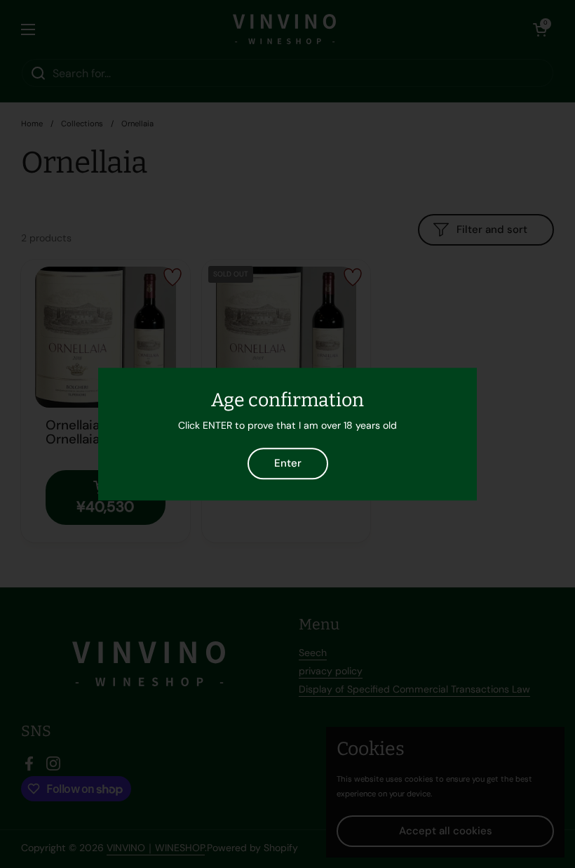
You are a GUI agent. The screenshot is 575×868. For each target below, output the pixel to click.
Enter (288, 463)
